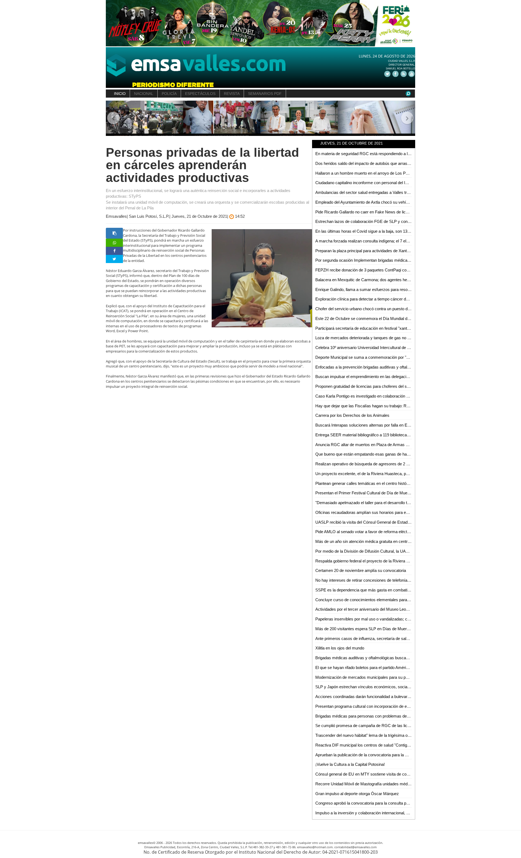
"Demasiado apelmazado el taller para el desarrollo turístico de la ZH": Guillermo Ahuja (391, 502)
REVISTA (232, 93)
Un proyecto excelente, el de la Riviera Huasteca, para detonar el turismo (379, 473)
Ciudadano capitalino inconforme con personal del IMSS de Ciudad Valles (380, 182)
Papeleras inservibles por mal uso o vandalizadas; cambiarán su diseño (378, 619)
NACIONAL (143, 93)
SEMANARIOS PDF (265, 93)
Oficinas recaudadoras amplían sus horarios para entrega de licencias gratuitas (385, 512)
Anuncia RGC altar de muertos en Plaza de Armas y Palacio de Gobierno (380, 444)
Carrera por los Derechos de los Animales (352, 415)
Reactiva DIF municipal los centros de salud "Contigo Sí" (365, 745)
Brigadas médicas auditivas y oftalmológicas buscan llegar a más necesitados (384, 657)
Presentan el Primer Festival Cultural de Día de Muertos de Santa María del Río (385, 493)
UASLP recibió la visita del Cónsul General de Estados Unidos (370, 522)
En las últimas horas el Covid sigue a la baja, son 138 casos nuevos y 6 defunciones (390, 231)
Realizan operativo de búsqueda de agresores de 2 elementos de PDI (376, 464)
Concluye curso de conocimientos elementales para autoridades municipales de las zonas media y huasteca (411, 599)
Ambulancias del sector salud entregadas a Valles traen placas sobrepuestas (383, 192)
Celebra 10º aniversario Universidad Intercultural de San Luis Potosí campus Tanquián (391, 347)
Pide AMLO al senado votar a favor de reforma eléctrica (364, 531)
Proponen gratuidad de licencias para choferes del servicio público (373, 386)
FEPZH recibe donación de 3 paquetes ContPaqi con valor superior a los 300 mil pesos (392, 270)
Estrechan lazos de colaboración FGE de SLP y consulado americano (377, 221)
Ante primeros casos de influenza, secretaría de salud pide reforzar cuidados (383, 638)
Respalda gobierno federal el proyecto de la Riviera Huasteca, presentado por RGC (388, 561)
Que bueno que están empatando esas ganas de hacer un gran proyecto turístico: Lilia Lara (395, 454)
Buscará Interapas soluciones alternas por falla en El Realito (368, 425)
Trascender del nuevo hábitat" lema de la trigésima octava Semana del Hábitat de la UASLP (396, 735)
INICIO (120, 93)
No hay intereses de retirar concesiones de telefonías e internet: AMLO (377, 580)
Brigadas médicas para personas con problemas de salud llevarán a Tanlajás (383, 716)
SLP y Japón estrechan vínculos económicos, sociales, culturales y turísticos (383, 686)
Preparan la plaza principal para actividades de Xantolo (363, 250)
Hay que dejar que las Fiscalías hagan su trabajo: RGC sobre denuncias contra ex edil (391, 406)
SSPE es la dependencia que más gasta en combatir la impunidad (373, 590)
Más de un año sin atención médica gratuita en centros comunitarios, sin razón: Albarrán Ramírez (401, 541)
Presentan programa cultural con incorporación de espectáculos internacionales (385, 706)
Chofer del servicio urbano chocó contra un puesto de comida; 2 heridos (378, 308)
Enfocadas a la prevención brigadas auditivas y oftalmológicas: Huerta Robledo (385, 367)
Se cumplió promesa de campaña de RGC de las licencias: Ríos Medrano (380, 725)
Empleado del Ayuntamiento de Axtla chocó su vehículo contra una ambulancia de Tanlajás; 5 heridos (404, 202)
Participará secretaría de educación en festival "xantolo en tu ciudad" (375, 328)
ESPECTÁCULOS (200, 93)
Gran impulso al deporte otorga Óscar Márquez (357, 793)
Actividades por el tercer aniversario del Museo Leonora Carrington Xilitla (379, 609)
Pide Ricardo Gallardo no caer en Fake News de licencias (366, 212)
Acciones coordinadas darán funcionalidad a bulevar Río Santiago (373, 696)
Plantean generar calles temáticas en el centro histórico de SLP (371, 483)
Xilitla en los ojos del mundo (339, 648)
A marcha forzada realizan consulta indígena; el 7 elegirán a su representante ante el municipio (398, 241)
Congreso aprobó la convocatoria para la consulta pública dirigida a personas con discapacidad (399, 803)
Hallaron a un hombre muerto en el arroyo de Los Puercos (366, 173)
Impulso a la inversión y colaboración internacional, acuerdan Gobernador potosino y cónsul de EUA (403, 813)
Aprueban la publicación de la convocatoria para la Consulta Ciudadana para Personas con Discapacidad (408, 755)
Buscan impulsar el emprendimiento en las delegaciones (365, 376)
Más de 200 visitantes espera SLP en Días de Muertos (363, 628)
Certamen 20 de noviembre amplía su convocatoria (360, 570)
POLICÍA (169, 93)
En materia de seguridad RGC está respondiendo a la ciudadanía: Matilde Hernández (390, 153)
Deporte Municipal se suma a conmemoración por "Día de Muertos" (375, 357)
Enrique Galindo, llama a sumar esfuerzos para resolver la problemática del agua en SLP (393, 289)
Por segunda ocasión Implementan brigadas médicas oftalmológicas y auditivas (385, 260)
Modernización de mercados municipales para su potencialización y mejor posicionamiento (395, 677)
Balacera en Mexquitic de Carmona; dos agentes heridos (365, 279)
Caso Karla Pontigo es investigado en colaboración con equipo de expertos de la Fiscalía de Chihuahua (406, 396)
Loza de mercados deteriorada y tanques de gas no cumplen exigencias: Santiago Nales (393, 337)
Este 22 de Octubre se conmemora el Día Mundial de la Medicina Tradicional (383, 318)
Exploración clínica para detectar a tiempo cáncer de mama (368, 299)
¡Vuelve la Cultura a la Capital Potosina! (350, 764)
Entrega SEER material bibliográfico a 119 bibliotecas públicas (370, 435)
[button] (113, 118)
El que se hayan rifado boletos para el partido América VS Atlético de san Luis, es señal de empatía (402, 667)
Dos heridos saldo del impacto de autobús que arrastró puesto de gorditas (380, 163)
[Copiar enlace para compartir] (114, 233)
